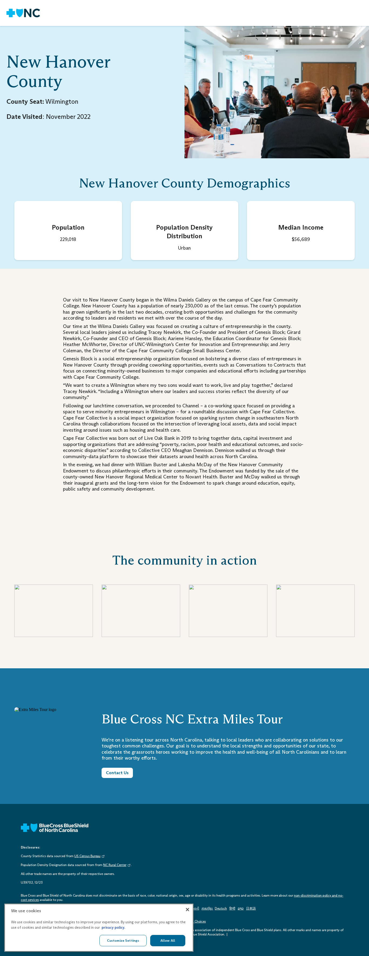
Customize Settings (123, 940)
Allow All (167, 940)
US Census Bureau (87, 856)
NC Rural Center (114, 865)
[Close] (187, 909)
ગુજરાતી (193, 908)
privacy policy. (113, 927)
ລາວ (241, 908)
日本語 (251, 908)
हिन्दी (232, 908)
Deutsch (221, 908)
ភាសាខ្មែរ (207, 908)
